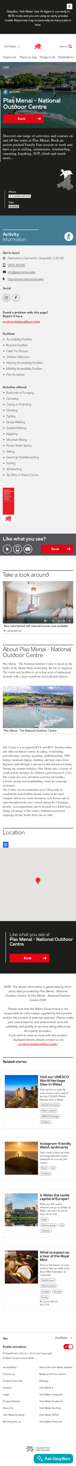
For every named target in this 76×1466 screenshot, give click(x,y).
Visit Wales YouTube (50, 1408)
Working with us (12, 1421)
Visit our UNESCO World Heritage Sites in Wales (54, 1080)
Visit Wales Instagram (51, 1394)
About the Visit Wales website (55, 1367)
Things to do (47, 57)
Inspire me (9, 57)
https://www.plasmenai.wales (26, 279)
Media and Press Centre (52, 1374)
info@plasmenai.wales (21, 272)
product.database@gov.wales (21, 321)
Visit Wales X (46, 1387)
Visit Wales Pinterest (50, 1421)
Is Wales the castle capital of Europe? (55, 1197)
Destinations (66, 57)
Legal (6, 1394)
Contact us (9, 1374)
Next (70, 621)
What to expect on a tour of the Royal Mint (55, 1256)
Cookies (7, 1387)
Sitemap (44, 1380)
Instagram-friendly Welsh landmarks (55, 1145)
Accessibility (10, 1367)
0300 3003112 (16, 265)
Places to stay (28, 57)
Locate (5, 845)
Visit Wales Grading (13, 1414)
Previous (53, 621)
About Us (8, 1408)
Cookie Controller (13, 1380)
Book (21, 119)
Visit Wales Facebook (51, 1401)
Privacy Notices (11, 1401)
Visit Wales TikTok (49, 1414)
